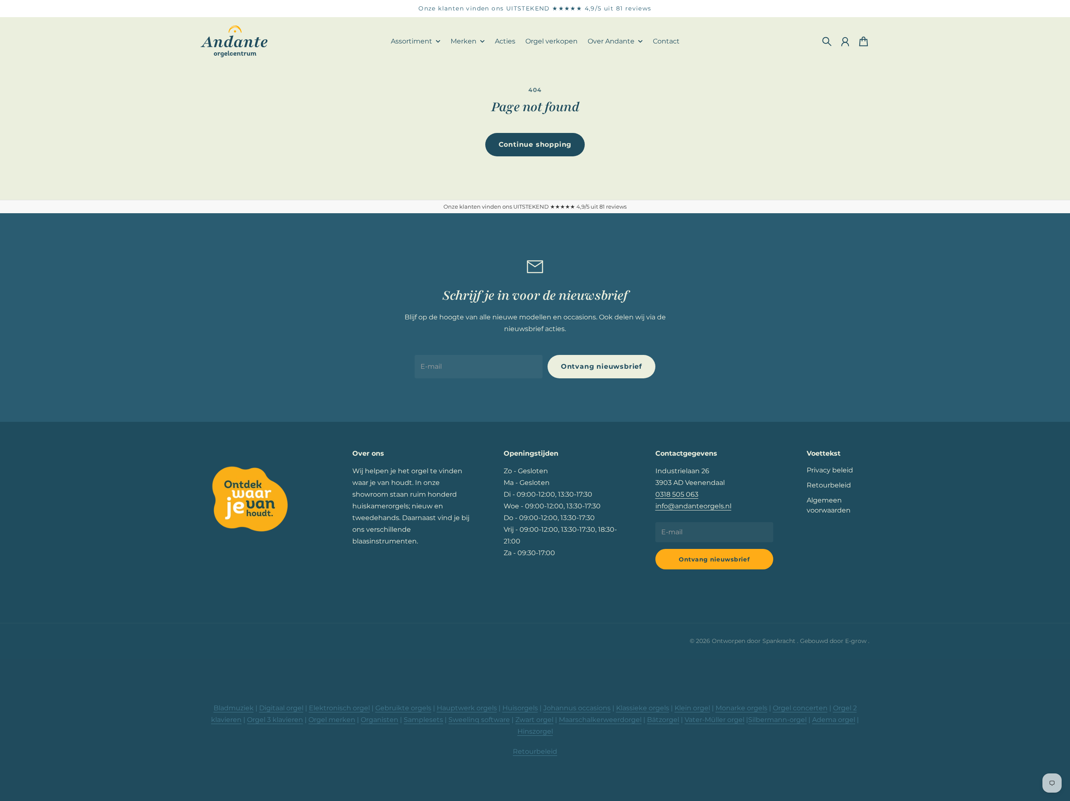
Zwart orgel (534, 720)
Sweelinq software (479, 720)
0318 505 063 (676, 494)
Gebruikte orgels (403, 708)
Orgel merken (331, 720)
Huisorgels (520, 708)
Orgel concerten (800, 708)
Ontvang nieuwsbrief (601, 366)
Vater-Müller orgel (714, 720)
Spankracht (779, 641)
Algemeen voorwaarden (829, 505)
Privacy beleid (830, 470)
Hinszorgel (535, 731)
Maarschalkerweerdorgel (600, 720)
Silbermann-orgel (777, 720)
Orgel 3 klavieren (275, 720)
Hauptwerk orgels (467, 708)
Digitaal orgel (281, 708)
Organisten (379, 720)
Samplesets (423, 720)
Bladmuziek (234, 708)
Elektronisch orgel (339, 708)
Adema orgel (833, 720)
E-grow (856, 641)
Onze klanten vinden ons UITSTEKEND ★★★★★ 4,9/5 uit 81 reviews (534, 8)
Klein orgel (692, 708)
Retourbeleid (829, 485)
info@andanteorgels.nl (693, 506)
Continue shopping (535, 144)
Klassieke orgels (642, 708)
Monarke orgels (741, 708)
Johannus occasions (577, 708)
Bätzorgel (663, 720)
